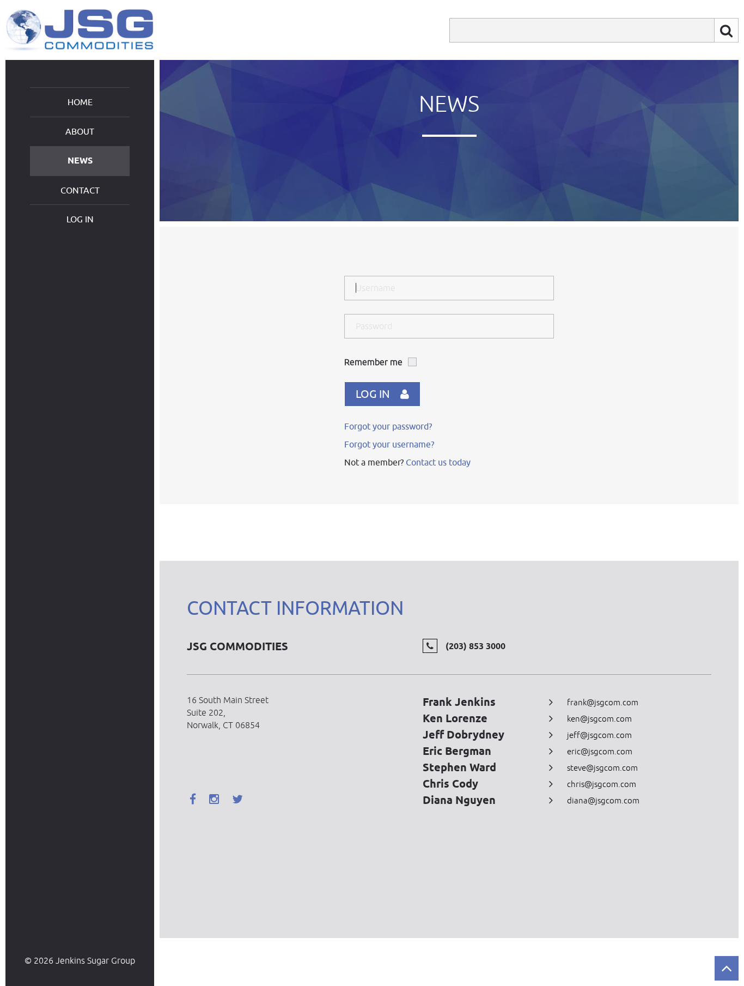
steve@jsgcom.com (602, 767)
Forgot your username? (389, 444)
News (80, 160)
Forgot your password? (388, 426)
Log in (80, 219)
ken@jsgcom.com (599, 718)
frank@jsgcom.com (602, 702)
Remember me (373, 362)
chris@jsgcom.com (601, 784)
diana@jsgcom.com (603, 800)
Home (80, 102)
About (79, 131)
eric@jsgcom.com (599, 751)
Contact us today (438, 462)
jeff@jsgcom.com (599, 735)
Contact (80, 190)
